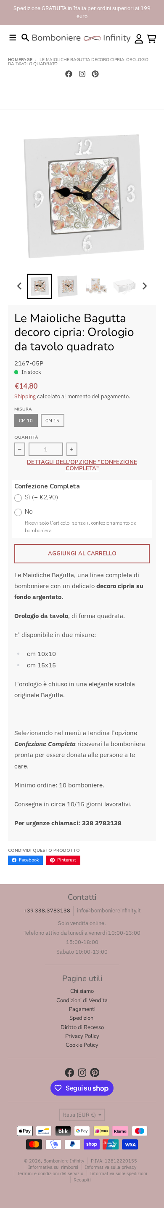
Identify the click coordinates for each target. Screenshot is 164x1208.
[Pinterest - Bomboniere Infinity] (95, 74)
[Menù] (13, 38)
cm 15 (52, 420)
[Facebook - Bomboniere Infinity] (68, 74)
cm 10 (26, 420)
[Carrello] (151, 39)
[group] (39, 286)
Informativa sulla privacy (110, 1167)
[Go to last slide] (19, 286)
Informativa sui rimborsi (53, 1167)
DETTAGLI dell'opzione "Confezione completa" (82, 465)
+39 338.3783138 (47, 910)
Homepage (20, 60)
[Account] (139, 39)
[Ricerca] (25, 38)
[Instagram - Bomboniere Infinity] (82, 74)
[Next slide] (144, 286)
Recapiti (82, 1179)
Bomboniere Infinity (63, 1160)
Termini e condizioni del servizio (50, 1173)
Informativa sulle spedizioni (118, 1173)
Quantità (26, 437)
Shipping (25, 396)
